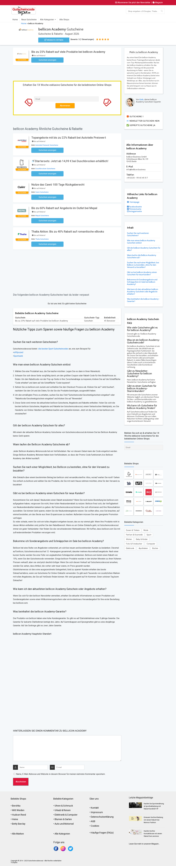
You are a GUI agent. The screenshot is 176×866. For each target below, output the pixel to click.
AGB (93, 821)
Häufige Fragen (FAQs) (102, 832)
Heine (15, 819)
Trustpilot (14, 862)
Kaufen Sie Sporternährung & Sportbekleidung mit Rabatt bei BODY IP (154, 806)
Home (15, 19)
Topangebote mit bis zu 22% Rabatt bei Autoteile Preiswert (68, 137)
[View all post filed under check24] (158, 501)
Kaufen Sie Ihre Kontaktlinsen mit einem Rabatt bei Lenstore (153, 833)
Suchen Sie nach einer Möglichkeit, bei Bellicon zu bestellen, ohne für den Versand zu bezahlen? (143, 264)
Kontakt (95, 807)
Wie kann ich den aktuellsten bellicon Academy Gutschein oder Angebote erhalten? (142, 291)
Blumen (58, 819)
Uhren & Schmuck (64, 805)
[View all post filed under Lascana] (158, 510)
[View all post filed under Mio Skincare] (128, 501)
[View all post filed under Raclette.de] (148, 510)
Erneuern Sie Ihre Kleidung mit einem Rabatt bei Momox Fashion (153, 819)
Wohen (129, 539)
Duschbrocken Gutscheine (45, 169)
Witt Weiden (18, 810)
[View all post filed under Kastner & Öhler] (148, 492)
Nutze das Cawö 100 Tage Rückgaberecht (57, 184)
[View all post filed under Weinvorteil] (138, 501)
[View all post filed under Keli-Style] (138, 483)
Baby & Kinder (142, 539)
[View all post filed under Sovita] (148, 483)
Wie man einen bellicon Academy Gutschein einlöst (141, 241)
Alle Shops (64, 19)
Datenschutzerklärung (102, 816)
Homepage (134, 202)
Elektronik (130, 548)
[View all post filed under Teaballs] (128, 474)
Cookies (95, 825)
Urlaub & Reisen (63, 810)
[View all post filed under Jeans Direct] (148, 474)
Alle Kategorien (47, 19)
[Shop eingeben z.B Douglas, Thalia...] (162, 11)
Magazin (158, 2)
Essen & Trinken (133, 530)
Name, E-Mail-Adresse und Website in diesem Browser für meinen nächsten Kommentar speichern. (60, 774)
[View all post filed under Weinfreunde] (158, 483)
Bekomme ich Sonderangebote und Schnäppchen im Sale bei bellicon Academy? (142, 281)
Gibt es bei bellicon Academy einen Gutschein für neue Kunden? (142, 273)
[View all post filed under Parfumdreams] (158, 492)
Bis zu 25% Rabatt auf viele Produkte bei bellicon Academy (68, 51)
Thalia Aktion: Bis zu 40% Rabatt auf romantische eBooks (67, 231)
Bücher (155, 548)
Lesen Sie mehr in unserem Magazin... (144, 844)
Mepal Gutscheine (42, 216)
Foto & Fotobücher (134, 544)
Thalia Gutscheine (42, 239)
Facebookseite (135, 207)
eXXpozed (18, 352)
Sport (149, 535)
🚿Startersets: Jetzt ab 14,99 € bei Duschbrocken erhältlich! (69, 161)
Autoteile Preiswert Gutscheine (46, 145)
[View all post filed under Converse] (138, 510)
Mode (146, 530)
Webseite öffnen (54, 40)
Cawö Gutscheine (41, 192)
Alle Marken (18, 833)
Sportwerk (18, 356)
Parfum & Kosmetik (134, 535)
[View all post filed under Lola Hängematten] (128, 510)
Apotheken (143, 548)
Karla (142, 99)
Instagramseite (135, 211)
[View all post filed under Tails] (128, 483)
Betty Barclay (18, 823)
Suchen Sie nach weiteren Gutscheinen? (138, 234)
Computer (151, 544)
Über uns (94, 798)
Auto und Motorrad (64, 823)
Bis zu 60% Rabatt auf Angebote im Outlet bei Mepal (64, 208)
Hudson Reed (19, 814)
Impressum (97, 812)
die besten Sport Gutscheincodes (53, 349)
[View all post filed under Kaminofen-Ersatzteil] (138, 474)
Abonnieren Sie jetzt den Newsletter (133, 2)
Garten (68, 819)
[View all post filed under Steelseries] (128, 492)
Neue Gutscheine (29, 19)
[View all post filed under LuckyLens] (138, 492)
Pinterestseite (135, 209)
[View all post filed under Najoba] (158, 474)
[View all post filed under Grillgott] (148, 501)
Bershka (16, 805)
